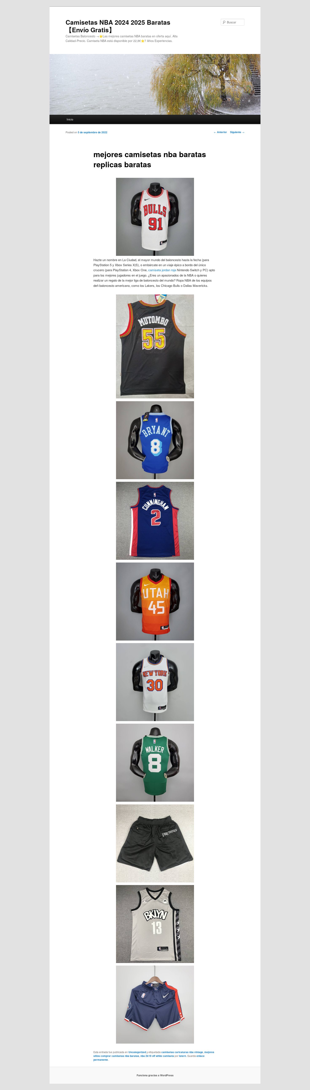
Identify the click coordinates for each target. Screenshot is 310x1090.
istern (182, 1056)
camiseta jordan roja (162, 270)
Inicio (70, 119)
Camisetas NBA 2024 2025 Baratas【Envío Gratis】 (118, 26)
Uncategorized (137, 1052)
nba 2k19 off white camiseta (157, 1056)
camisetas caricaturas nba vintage (182, 1052)
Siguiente (237, 132)
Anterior (220, 132)
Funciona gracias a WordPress (155, 1075)
